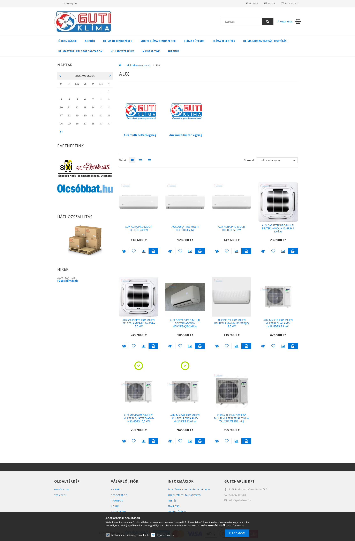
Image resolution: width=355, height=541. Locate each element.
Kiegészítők (151, 51)
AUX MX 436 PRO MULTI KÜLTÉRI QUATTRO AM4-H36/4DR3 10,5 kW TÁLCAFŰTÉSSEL (139, 420)
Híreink (173, 51)
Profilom (117, 500)
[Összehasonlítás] (144, 251)
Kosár (115, 506)
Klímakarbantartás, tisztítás (265, 41)
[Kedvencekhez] (134, 251)
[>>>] (111, 76)
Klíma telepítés (224, 41)
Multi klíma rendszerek (158, 41)
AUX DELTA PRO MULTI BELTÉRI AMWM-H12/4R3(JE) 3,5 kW (231, 323)
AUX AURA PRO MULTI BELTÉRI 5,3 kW (231, 228)
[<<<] (59, 76)
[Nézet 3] (148, 160)
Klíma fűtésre (194, 41)
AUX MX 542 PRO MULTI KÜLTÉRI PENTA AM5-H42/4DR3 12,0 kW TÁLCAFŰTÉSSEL (185, 420)
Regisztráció (119, 495)
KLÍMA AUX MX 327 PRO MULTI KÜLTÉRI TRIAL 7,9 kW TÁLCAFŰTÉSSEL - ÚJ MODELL (231, 420)
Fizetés (172, 500)
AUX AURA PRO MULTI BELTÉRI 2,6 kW (138, 228)
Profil (271, 3)
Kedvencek (291, 3)
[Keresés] (267, 21)
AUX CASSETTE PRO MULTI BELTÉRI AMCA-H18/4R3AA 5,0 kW (138, 323)
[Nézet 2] (139, 160)
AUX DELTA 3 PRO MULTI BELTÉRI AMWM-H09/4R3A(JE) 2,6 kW (185, 323)
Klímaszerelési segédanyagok (80, 51)
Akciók (90, 41)
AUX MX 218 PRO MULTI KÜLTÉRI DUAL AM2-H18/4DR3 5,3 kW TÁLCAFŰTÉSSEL (278, 325)
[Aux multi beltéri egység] (140, 111)
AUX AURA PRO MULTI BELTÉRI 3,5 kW (185, 228)
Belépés (253, 3)
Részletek (124, 251)
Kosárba (153, 251)
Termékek (60, 495)
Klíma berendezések (117, 41)
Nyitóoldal (61, 489)
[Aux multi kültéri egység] (185, 111)
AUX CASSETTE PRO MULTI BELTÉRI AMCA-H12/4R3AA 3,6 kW (278, 228)
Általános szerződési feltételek (189, 489)
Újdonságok (67, 41)
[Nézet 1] (131, 160)
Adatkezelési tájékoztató (184, 495)
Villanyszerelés (123, 51)
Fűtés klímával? (67, 280)
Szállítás (174, 506)
